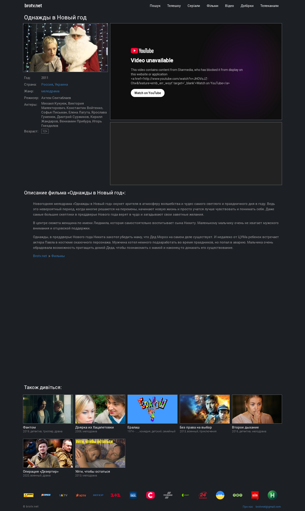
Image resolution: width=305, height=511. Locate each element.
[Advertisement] (196, 153)
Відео (229, 5)
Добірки (247, 5)
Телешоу (174, 5)
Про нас (248, 506)
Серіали (194, 5)
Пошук (155, 5)
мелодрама (50, 91)
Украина (61, 84)
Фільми (212, 5)
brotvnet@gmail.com (268, 506)
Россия (47, 84)
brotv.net (33, 5)
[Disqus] (152, 316)
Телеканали (269, 5)
